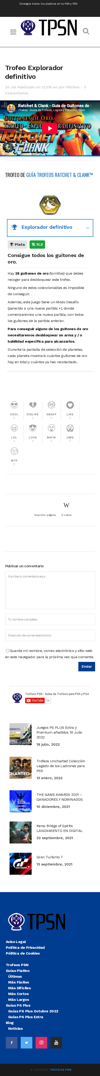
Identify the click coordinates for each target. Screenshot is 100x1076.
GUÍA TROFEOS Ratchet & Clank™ (59, 174)
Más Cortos (18, 994)
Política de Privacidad (25, 947)
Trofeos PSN (17, 965)
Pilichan (73, 87)
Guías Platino (17, 970)
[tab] (50, 228)
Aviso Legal (16, 942)
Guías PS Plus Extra (25, 1017)
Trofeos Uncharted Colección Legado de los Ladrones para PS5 (61, 766)
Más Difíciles (19, 988)
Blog (10, 1022)
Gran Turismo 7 (50, 857)
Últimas (15, 976)
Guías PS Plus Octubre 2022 (33, 1011)
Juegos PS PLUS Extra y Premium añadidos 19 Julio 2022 (59, 732)
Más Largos (18, 999)
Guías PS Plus (18, 1005)
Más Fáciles (18, 982)
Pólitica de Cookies (23, 953)
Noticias (15, 1028)
